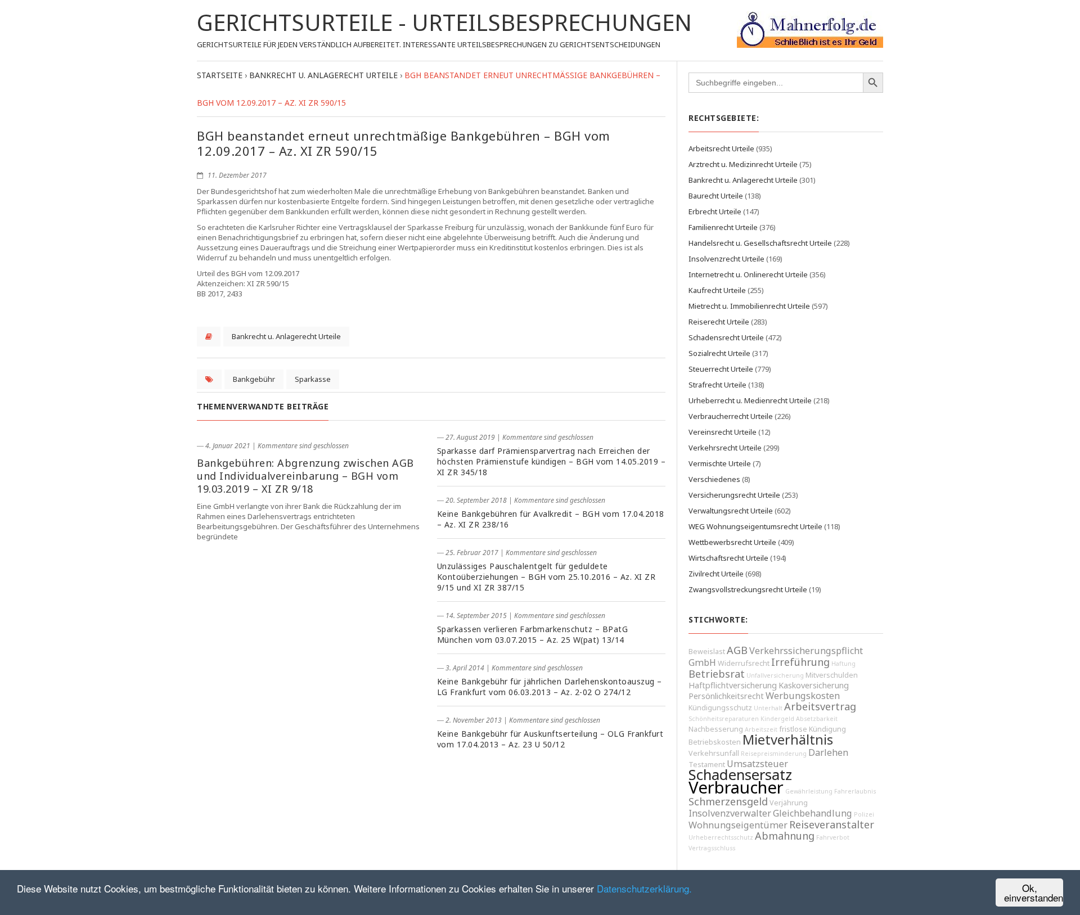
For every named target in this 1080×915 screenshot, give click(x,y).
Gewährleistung (808, 791)
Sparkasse (313, 379)
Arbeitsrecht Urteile (721, 148)
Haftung (843, 664)
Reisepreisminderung (774, 754)
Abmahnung (784, 835)
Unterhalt (768, 708)
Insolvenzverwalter (729, 813)
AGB (737, 650)
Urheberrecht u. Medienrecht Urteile (750, 400)
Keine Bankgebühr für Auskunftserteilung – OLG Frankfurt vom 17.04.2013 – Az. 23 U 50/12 (550, 739)
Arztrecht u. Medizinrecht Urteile (743, 164)
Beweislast (706, 651)
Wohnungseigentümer (738, 825)
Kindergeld (777, 719)
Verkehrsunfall (713, 753)
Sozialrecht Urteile (719, 353)
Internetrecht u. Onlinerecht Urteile (748, 274)
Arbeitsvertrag (820, 706)
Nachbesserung (715, 729)
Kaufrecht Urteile (717, 290)
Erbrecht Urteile (714, 211)
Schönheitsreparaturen (723, 719)
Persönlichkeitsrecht (726, 696)
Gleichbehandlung (812, 813)
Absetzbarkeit (817, 719)
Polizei (864, 814)
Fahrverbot (832, 837)
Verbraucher (736, 787)
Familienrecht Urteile (723, 227)
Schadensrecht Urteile (726, 337)
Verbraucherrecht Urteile (730, 416)
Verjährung (789, 803)
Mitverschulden (832, 675)
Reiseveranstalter (831, 824)
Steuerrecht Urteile (720, 369)
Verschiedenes (714, 479)
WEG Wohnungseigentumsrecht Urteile (755, 526)
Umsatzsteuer (757, 764)
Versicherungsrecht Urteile (734, 495)
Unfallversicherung (775, 675)
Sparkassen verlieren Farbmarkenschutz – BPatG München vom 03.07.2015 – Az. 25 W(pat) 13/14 (532, 634)
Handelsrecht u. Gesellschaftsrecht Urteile (760, 243)
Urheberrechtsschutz (720, 837)
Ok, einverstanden (1033, 892)
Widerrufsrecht (744, 663)
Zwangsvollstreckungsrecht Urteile (747, 589)
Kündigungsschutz (720, 708)
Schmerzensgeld (728, 801)
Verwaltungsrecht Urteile (730, 511)
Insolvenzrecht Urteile (726, 259)
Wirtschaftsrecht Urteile (728, 558)
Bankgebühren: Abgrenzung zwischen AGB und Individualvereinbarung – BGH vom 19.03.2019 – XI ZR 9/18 (305, 475)
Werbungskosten (803, 695)
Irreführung (800, 662)
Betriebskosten (714, 742)
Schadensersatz (740, 775)
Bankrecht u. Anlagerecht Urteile (286, 336)
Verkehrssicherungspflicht (806, 650)
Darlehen (828, 752)
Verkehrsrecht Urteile (725, 448)
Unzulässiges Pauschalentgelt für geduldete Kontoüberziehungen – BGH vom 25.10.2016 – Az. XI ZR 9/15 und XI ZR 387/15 (546, 577)
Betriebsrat (716, 673)
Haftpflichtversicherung (732, 685)
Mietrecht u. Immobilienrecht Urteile (749, 306)
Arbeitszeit (761, 729)
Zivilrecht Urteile (716, 574)
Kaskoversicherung (813, 685)
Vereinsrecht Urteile (722, 432)
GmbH (702, 662)
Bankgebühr (254, 379)
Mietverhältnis (787, 740)
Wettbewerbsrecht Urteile (732, 542)
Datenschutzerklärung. (644, 888)
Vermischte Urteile (719, 463)
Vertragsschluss (711, 848)
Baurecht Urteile (715, 196)
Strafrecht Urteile (717, 385)
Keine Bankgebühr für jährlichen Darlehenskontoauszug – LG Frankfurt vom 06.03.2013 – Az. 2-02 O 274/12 (549, 686)
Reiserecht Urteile (718, 322)
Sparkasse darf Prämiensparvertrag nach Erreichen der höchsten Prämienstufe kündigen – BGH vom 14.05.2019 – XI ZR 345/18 (551, 461)
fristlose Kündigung (812, 729)
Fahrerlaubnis (855, 791)
